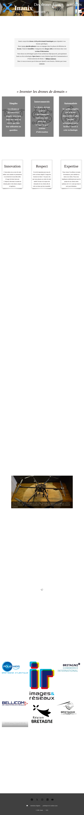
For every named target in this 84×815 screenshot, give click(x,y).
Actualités (74, 4)
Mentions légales (35, 805)
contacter (41, 63)
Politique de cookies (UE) (50, 805)
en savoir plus (51, 394)
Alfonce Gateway (51, 59)
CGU (47, 810)
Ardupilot (72, 266)
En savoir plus (9, 348)
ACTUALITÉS (42, 525)
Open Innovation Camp (12, 597)
